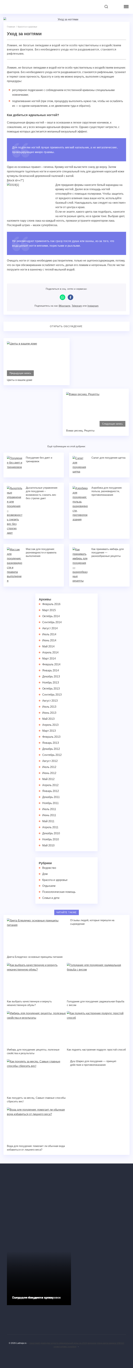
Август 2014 (50, 628)
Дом (45, 873)
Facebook (70, 297)
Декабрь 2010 (51, 833)
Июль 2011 (49, 809)
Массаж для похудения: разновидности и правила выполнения (41, 553)
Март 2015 (49, 610)
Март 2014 (49, 658)
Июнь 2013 (49, 712)
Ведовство (49, 867)
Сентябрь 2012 (52, 754)
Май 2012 (48, 779)
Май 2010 (48, 845)
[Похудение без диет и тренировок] (39, 1204)
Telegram (77, 305)
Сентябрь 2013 (52, 694)
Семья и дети (50, 897)
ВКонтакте (64, 305)
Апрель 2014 (50, 652)
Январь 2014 (50, 670)
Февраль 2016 (51, 604)
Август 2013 (50, 700)
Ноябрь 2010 (50, 839)
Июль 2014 (49, 634)
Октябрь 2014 (51, 616)
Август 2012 (50, 760)
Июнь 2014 (49, 640)
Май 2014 (48, 646)
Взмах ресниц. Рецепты (80, 430)
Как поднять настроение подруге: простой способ (96, 1049)
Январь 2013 (50, 742)
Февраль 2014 (51, 664)
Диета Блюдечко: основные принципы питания (35, 956)
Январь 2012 (50, 791)
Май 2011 (48, 821)
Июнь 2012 (49, 773)
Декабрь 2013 (51, 676)
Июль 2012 (49, 767)
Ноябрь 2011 (50, 803)
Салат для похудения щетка (108, 457)
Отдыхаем (48, 885)
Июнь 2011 (49, 815)
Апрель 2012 (50, 785)
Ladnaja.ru (25, 7)
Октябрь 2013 (51, 688)
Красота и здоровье (55, 879)
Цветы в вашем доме (19, 379)
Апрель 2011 (50, 827)
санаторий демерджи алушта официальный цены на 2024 (58, 1343)
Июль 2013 (49, 706)
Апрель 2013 (50, 724)
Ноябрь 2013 (50, 682)
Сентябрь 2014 (52, 622)
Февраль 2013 (51, 736)
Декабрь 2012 (51, 748)
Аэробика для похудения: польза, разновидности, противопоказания (106, 491)
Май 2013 (48, 718)
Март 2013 (49, 730)
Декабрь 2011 (51, 797)
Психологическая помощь (59, 891)
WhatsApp (62, 297)
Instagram (93, 305)
